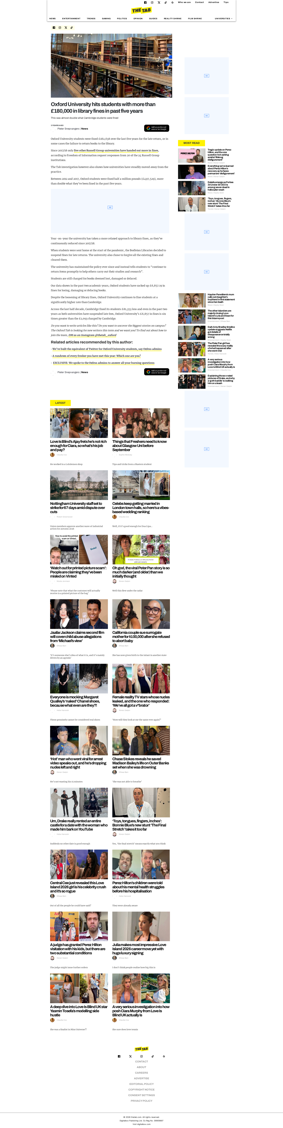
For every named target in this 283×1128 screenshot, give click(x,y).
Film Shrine (195, 19)
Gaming (106, 19)
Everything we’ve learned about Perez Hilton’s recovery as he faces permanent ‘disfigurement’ (221, 170)
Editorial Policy (141, 1084)
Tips (226, 2)
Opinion (138, 19)
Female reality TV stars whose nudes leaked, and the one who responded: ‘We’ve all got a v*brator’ (141, 701)
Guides (153, 19)
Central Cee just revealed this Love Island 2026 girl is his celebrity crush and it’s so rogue (78, 887)
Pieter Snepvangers (68, 128)
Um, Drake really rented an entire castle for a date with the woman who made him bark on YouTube (78, 825)
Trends (91, 19)
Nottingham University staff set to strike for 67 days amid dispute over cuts (77, 507)
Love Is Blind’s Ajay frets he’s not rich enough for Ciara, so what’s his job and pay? (78, 445)
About (141, 1067)
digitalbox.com (143, 1124)
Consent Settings (141, 1095)
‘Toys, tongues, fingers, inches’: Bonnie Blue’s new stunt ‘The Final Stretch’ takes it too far (139, 825)
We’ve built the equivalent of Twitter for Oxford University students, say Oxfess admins (107, 349)
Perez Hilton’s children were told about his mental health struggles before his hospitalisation (138, 887)
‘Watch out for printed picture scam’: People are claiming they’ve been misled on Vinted (78, 572)
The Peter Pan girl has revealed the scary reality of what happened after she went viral (220, 347)
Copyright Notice (141, 1089)
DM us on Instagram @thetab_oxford (92, 335)
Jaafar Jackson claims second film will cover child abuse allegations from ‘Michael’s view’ (77, 636)
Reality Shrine (173, 19)
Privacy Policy (141, 1100)
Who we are (184, 2)
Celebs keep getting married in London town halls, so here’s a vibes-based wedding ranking (140, 507)
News (52, 19)
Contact (199, 2)
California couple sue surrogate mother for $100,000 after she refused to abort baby (141, 636)
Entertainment (71, 19)
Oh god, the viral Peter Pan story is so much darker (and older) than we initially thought (141, 572)
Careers (141, 1072)
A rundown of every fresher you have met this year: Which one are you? (96, 356)
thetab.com (136, 1117)
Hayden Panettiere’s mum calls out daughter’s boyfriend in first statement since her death (221, 298)
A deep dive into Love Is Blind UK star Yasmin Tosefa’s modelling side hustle (78, 1011)
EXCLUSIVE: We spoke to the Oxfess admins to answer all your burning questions (103, 363)
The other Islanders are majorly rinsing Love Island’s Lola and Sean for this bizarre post (221, 314)
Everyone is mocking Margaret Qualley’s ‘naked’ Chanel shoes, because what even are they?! (75, 701)
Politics (122, 19)
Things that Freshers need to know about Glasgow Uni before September (139, 445)
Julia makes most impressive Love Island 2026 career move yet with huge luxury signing (139, 949)
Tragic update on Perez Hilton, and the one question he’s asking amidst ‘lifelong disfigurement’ (219, 154)
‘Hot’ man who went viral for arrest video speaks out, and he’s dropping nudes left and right (78, 763)
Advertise (213, 2)
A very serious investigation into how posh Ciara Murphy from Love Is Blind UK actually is (141, 1011)
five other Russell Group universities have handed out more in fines (116, 150)
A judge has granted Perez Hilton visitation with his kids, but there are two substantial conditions (77, 949)
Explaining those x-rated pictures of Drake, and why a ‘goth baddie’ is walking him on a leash (221, 379)
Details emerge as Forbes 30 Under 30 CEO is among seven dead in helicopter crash (220, 186)
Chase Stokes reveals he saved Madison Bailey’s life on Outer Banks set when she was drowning (140, 763)
